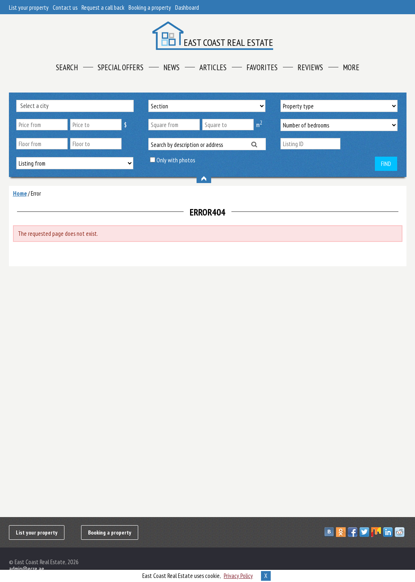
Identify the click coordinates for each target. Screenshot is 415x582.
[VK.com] (330, 532)
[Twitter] (365, 532)
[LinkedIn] (389, 532)
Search (67, 67)
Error (36, 193)
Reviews (310, 67)
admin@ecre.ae (26, 569)
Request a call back (102, 7)
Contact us (65, 7)
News (171, 67)
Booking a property (149, 7)
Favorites (262, 67)
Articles (213, 67)
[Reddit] (400, 532)
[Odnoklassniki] (342, 532)
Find (386, 164)
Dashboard (187, 7)
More (351, 67)
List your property (29, 7)
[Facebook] (353, 532)
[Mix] (377, 532)
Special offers (120, 67)
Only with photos (175, 160)
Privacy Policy (238, 576)
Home (20, 193)
